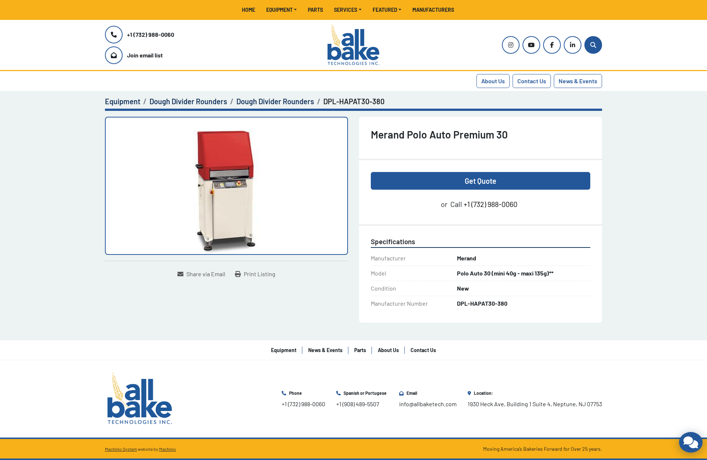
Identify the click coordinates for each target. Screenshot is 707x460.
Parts (315, 10)
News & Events (578, 80)
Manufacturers (433, 10)
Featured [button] (385, 10)
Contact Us (531, 80)
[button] (281, 10)
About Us (493, 80)
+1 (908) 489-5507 (357, 403)
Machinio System (121, 449)
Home (248, 10)
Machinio (167, 449)
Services (345, 10)
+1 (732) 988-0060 (150, 34)
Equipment (279, 10)
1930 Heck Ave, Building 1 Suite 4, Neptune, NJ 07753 (535, 403)
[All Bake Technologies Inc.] (140, 397)
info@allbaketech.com (428, 403)
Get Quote (480, 180)
